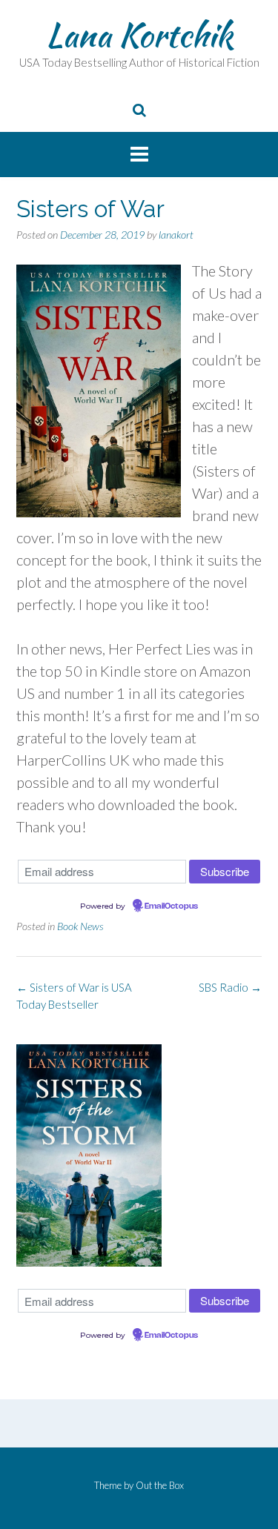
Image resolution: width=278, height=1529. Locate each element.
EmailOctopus (171, 906)
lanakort (176, 234)
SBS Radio (230, 987)
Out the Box (160, 1485)
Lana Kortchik (139, 35)
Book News (80, 926)
